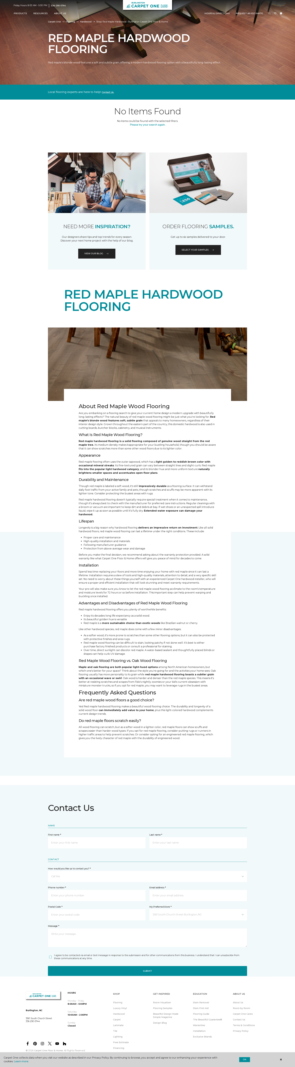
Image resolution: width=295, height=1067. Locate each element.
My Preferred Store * (160, 907)
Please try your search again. (147, 124)
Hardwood (85, 21)
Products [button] (20, 13)
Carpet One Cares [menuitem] (243, 1014)
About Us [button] (60, 13)
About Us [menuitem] (238, 1002)
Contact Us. (108, 92)
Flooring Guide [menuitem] (201, 1014)
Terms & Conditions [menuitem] (244, 1025)
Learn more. (21, 1061)
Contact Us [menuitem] (239, 1019)
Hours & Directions (217, 13)
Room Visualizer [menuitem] (162, 1002)
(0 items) (281, 13)
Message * (53, 926)
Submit (147, 971)
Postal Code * (55, 907)
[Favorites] (275, 13)
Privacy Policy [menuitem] (240, 1031)
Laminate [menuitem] (118, 1025)
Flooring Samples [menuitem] (162, 1008)
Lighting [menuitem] (117, 1036)
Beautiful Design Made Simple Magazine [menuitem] (165, 1016)
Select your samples (195, 249)
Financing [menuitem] (118, 1048)
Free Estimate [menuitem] (121, 1042)
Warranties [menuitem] (199, 1025)
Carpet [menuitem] (117, 1019)
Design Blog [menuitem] (160, 1022)
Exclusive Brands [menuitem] (202, 1036)
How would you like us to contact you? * (69, 869)
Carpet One (54, 21)
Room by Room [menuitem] (241, 1008)
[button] (269, 13)
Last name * (155, 835)
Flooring (70, 21)
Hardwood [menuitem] (119, 1014)
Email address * (157, 887)
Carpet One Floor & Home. (48, 1050)
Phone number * (57, 887)
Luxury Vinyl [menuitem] (120, 1008)
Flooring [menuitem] (117, 1002)
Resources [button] (40, 13)
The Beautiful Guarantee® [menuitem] (207, 1019)
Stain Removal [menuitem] (201, 1002)
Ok (244, 1059)
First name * (54, 835)
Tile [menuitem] (115, 1031)
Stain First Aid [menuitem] (200, 1008)
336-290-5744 (58, 5)
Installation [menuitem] (199, 1031)
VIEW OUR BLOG (93, 253)
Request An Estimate (249, 13)
